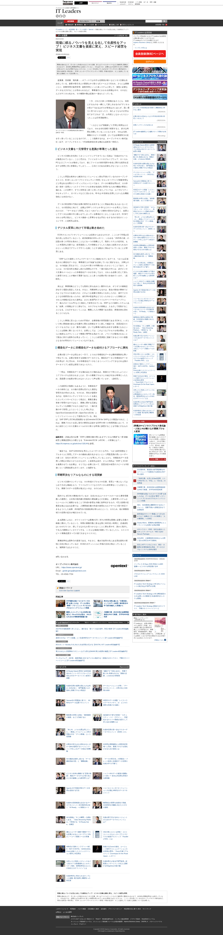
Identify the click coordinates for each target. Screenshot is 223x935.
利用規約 (73, 909)
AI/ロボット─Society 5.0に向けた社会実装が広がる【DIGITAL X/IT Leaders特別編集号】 (88, 645)
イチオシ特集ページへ (156, 459)
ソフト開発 (138, 2)
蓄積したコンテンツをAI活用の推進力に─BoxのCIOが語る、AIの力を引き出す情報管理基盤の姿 (78, 614)
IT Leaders (68, 11)
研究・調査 (153, 2)
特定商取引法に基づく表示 (132, 909)
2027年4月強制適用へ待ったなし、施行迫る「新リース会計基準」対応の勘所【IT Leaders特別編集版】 (92, 630)
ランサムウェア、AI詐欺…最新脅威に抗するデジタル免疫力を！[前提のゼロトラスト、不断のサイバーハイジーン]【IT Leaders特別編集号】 (92, 659)
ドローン (130, 4)
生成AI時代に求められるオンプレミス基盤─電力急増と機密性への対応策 (78, 878)
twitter (57, 16)
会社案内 (103, 909)
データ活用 (90, 25)
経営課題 (70, 21)
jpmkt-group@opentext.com (74, 571)
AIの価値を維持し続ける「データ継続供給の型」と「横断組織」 (143, 256)
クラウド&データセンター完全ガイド (82, 919)
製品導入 (109, 3)
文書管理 (77, 591)
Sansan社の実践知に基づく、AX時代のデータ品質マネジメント (144, 183)
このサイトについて (62, 909)
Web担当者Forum (107, 919)
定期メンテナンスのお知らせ (143, 125)
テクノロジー (84, 21)
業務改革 (70, 25)
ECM (60, 591)
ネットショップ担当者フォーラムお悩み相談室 (108, 921)
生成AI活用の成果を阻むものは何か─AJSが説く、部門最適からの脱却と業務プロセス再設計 (78, 688)
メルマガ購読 (82, 909)
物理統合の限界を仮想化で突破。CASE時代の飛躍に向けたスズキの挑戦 (115, 805)
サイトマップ (147, 909)
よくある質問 (67, 912)
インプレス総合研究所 (122, 919)
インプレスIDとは (141, 48)
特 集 (98, 21)
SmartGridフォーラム (148, 919)
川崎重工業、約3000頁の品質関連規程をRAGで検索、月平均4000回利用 (116, 614)
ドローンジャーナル (155, 921)
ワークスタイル (102, 25)
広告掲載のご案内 (93, 909)
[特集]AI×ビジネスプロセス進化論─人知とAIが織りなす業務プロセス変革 (150, 428)
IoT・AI (146, 2)
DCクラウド (95, 3)
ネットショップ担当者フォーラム (81, 921)
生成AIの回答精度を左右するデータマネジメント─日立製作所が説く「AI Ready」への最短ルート (78, 805)
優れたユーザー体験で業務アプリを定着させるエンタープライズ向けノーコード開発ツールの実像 (78, 834)
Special (91, 29)
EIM (65, 591)
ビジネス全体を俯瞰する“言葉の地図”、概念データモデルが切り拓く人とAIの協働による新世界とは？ (78, 775)
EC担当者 (131, 2)
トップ (59, 23)
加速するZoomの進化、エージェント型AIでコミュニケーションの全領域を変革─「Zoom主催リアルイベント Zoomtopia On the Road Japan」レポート (115, 851)
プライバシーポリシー (115, 909)
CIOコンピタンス (128, 25)
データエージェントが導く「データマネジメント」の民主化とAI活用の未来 (115, 688)
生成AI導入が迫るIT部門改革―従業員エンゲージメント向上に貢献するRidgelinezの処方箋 (115, 863)
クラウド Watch (135, 919)
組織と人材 (115, 25)
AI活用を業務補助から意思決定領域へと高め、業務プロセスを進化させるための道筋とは (115, 746)
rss (64, 16)
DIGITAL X (144, 921)
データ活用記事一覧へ (121, 35)
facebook (60, 16)
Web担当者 (123, 2)
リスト (68, 57)
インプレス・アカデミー (78, 924)
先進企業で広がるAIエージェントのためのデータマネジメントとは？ (115, 819)
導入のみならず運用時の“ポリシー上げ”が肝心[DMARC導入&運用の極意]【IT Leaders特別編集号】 (92, 651)
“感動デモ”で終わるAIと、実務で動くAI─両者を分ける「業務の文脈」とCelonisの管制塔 (115, 673)
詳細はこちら (159, 640)
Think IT (98, 919)
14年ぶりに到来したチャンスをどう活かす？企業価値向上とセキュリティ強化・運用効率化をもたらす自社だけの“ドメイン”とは (144, 394)
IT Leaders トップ (61, 29)
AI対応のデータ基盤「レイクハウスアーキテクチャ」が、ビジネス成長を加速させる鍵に (115, 702)
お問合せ (58, 912)
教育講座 (137, 4)
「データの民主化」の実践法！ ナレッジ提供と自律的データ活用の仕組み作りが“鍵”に (115, 761)
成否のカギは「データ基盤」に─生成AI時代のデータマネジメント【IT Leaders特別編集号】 (89, 638)
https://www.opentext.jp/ (72, 567)
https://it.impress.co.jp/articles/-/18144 (72, 444)
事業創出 (80, 25)
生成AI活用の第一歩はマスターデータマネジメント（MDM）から (144, 229)
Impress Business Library (142, 42)
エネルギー (123, 4)
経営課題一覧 (73, 29)
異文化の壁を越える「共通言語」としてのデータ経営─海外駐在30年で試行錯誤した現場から (116, 603)
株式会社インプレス (77, 916)
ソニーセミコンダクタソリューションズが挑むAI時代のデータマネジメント (115, 790)
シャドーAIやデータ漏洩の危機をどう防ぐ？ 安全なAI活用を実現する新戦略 (115, 775)
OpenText (70, 591)
